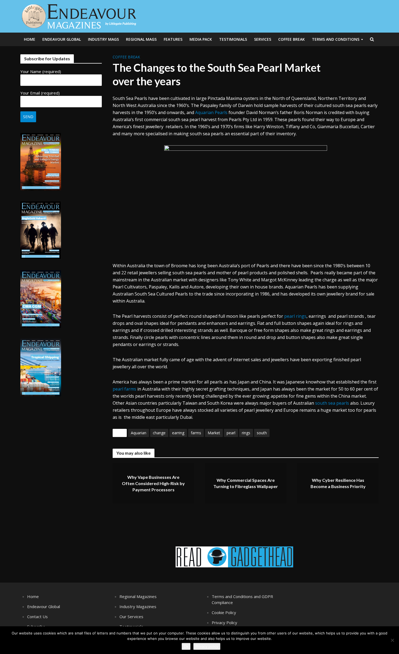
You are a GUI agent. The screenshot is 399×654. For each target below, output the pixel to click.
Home (29, 39)
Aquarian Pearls (211, 112)
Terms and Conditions (335, 39)
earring (178, 432)
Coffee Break (291, 39)
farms (196, 432)
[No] (392, 640)
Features (173, 39)
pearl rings (295, 316)
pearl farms (124, 389)
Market (214, 432)
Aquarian (138, 432)
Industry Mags (103, 39)
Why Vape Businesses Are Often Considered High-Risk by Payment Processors (153, 483)
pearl (231, 432)
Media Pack (200, 39)
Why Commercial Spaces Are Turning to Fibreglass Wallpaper (245, 483)
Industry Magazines (137, 606)
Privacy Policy (224, 622)
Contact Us (37, 616)
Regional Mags (141, 39)
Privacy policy (206, 646)
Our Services (131, 616)
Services (262, 39)
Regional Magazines (138, 596)
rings (246, 432)
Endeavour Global (61, 39)
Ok (186, 646)
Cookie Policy (224, 612)
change (159, 432)
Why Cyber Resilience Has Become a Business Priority (338, 483)
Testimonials (233, 39)
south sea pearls (332, 403)
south (262, 432)
